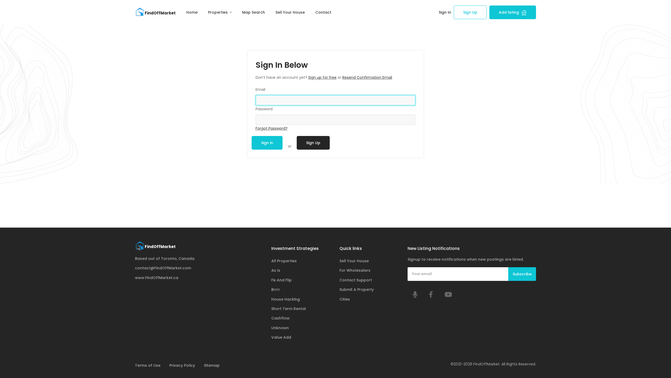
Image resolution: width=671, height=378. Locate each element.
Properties (218, 12)
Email (260, 89)
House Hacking (285, 299)
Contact (323, 12)
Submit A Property (356, 289)
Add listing (509, 12)
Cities (344, 299)
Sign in (267, 142)
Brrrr (275, 289)
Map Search (253, 12)
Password (264, 109)
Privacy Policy (182, 365)
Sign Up (470, 12)
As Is (275, 270)
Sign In (445, 12)
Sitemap (212, 365)
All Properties (284, 261)
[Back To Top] (656, 363)
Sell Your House (290, 12)
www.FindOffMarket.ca (156, 277)
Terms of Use (147, 365)
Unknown (280, 327)
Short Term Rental (288, 308)
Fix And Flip (281, 280)
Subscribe (522, 274)
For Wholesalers (354, 270)
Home (192, 12)
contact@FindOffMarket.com (163, 268)
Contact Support (355, 280)
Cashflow (280, 318)
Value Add (281, 337)
